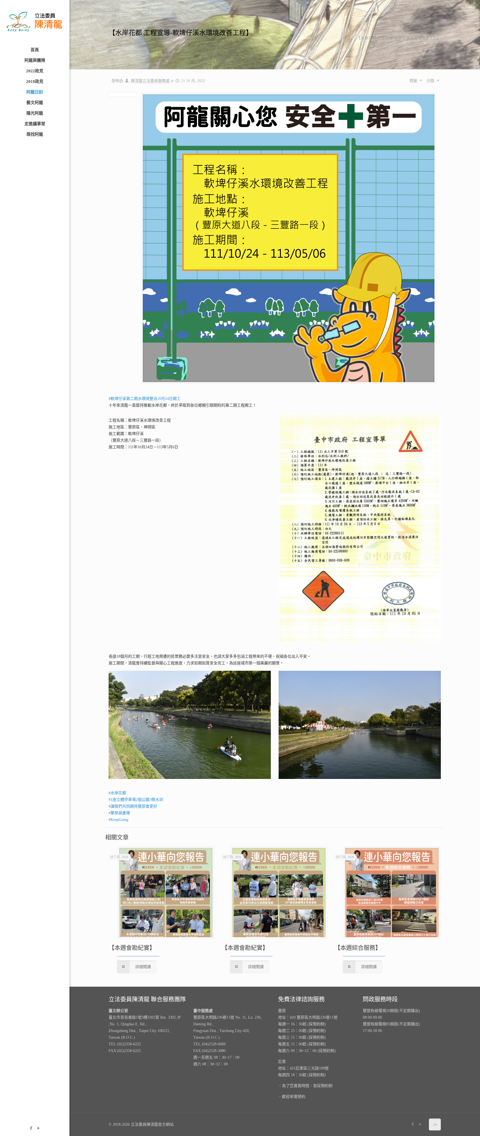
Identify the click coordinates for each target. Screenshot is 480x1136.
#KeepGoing (118, 820)
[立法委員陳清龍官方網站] (34, 22)
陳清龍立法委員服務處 (150, 81)
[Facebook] (31, 1128)
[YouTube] (38, 1128)
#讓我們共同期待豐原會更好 (133, 806)
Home (396, 31)
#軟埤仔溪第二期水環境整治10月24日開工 (145, 399)
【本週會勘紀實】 (132, 947)
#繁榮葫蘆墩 (119, 813)
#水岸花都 (117, 793)
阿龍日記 (421, 31)
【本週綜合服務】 (357, 947)
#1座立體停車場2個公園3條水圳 (136, 800)
